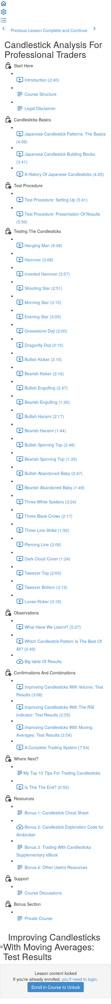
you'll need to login (79, 979)
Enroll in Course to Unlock (55, 987)
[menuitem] (3, 14)
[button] (3, 5)
